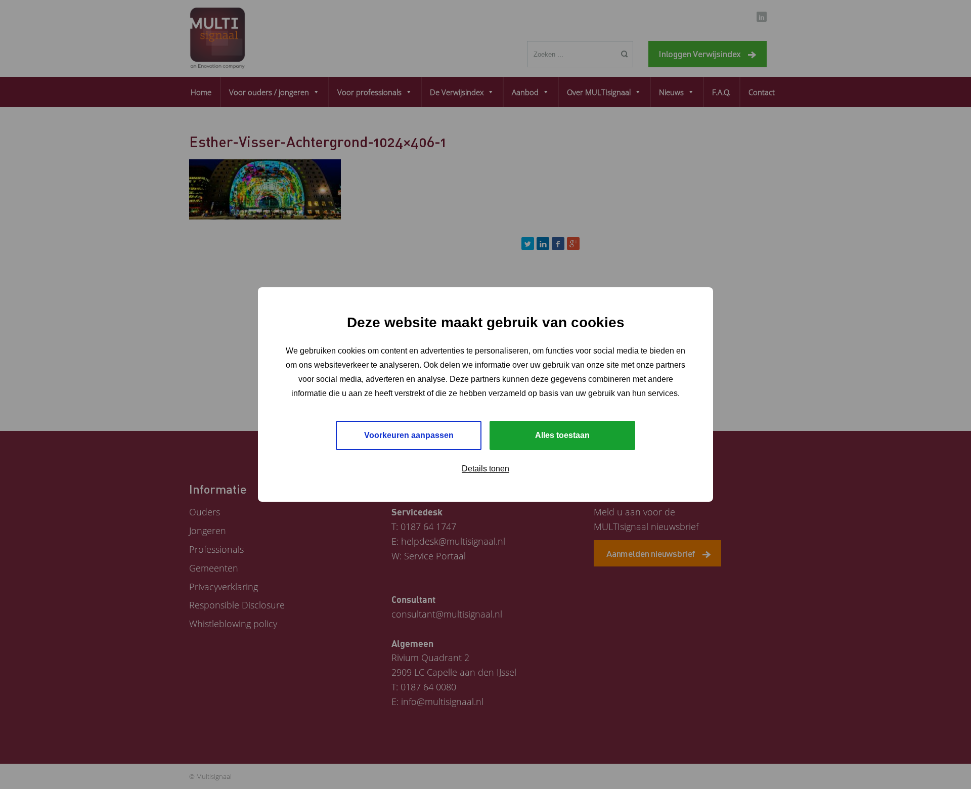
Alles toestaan (562, 435)
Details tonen (485, 468)
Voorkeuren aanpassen (409, 435)
